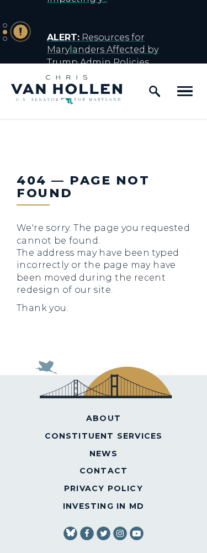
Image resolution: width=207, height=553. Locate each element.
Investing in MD (103, 506)
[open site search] (155, 91)
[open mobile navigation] (185, 91)
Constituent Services (104, 436)
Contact (103, 471)
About (103, 418)
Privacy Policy (103, 488)
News (103, 454)
